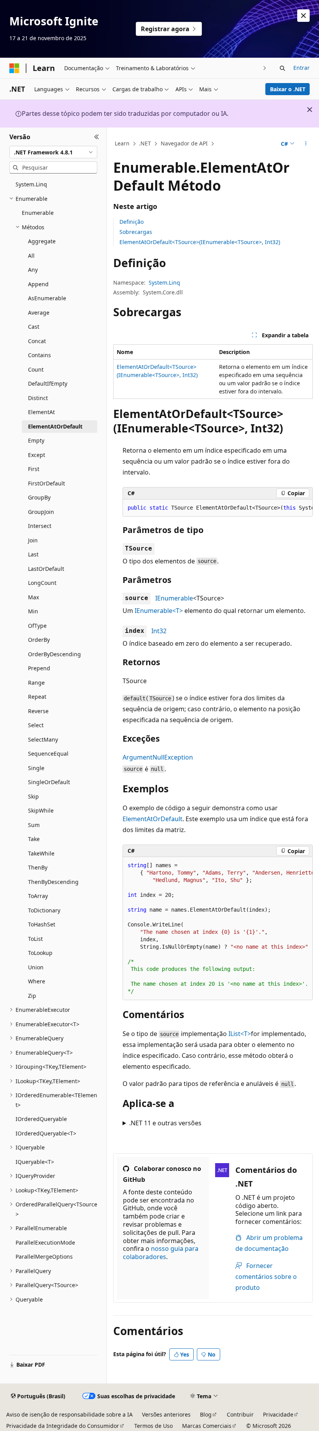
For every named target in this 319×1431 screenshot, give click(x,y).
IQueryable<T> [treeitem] (35, 1161)
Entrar (301, 67)
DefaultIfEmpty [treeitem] (47, 383)
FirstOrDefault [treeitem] (46, 483)
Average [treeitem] (38, 312)
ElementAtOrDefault (152, 819)
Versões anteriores (166, 1414)
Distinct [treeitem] (38, 398)
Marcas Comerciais (206, 1425)
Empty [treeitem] (36, 440)
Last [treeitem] (33, 554)
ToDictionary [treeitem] (44, 910)
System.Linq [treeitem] (31, 184)
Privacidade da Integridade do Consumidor (62, 1425)
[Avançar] (265, 68)
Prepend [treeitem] (39, 668)
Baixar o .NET (287, 89)
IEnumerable (174, 598)
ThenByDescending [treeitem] (53, 882)
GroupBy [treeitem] (39, 497)
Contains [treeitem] (39, 355)
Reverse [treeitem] (38, 711)
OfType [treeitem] (37, 625)
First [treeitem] (33, 469)
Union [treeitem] (36, 967)
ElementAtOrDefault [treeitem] (55, 426)
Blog (206, 1414)
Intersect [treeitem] (39, 526)
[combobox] (53, 152)
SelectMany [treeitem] (43, 739)
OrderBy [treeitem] (39, 639)
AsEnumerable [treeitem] (47, 298)
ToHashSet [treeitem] (41, 924)
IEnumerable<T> (159, 610)
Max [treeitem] (33, 597)
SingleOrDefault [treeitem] (49, 782)
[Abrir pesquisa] (282, 68)
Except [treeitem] (36, 455)
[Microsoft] (14, 68)
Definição (131, 221)
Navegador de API (184, 143)
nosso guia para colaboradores (160, 1252)
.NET (145, 143)
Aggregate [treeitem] (42, 241)
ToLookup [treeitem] (40, 952)
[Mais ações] (306, 144)
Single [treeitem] (36, 768)
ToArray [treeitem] (38, 896)
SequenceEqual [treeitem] (48, 753)
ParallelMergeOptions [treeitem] (44, 1256)
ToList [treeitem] (35, 938)
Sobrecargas (135, 232)
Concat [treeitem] (37, 341)
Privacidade (278, 1414)
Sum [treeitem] (34, 825)
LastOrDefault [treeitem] (46, 568)
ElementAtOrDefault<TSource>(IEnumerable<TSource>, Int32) (199, 242)
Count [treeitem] (36, 369)
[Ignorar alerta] (303, 15)
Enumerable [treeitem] (38, 212)
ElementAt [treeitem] (41, 412)
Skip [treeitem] (33, 796)
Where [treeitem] (36, 981)
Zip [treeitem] (32, 995)
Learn (122, 143)
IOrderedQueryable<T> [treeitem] (46, 1133)
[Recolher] (96, 137)
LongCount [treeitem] (42, 582)
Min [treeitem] (33, 611)
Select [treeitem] (36, 725)
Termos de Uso (153, 1425)
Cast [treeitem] (33, 326)
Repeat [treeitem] (37, 696)
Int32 (159, 631)
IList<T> (239, 1033)
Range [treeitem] (36, 682)
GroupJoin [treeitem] (41, 511)
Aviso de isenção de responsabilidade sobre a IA (69, 1414)
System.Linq (164, 282)
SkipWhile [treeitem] (41, 810)
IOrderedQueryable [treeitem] (41, 1119)
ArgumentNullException (158, 757)
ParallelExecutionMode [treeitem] (45, 1242)
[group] (218, 508)
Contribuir (240, 1414)
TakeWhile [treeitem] (41, 853)
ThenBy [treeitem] (37, 867)
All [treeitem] (31, 255)
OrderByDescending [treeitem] (54, 654)
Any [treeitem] (33, 269)
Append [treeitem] (38, 284)
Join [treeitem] (33, 540)
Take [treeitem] (34, 839)
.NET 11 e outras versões (165, 1123)
